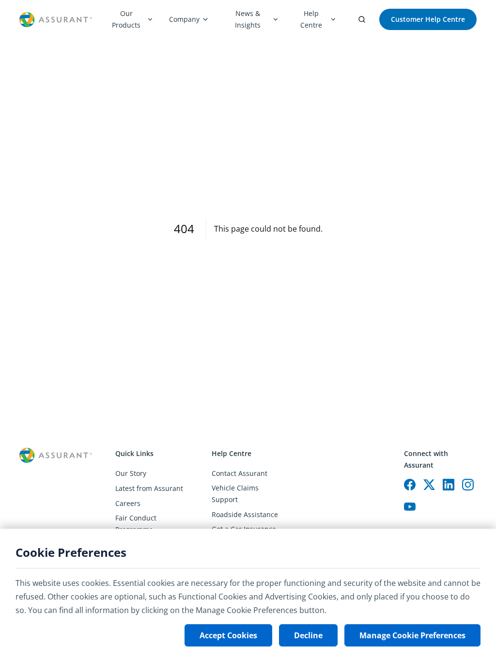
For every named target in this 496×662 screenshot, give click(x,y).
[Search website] (362, 19)
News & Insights (248, 19)
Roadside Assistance (245, 514)
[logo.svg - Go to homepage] (55, 19)
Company (184, 19)
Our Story (130, 473)
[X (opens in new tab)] (429, 484)
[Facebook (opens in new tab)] (410, 484)
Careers (127, 503)
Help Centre (311, 19)
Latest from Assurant (149, 488)
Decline (308, 635)
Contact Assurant (239, 473)
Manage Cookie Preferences (412, 635)
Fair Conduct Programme (135, 523)
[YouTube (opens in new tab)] (410, 507)
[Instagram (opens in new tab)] (468, 484)
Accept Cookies (228, 635)
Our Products (126, 19)
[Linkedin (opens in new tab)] (448, 484)
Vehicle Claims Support (235, 493)
